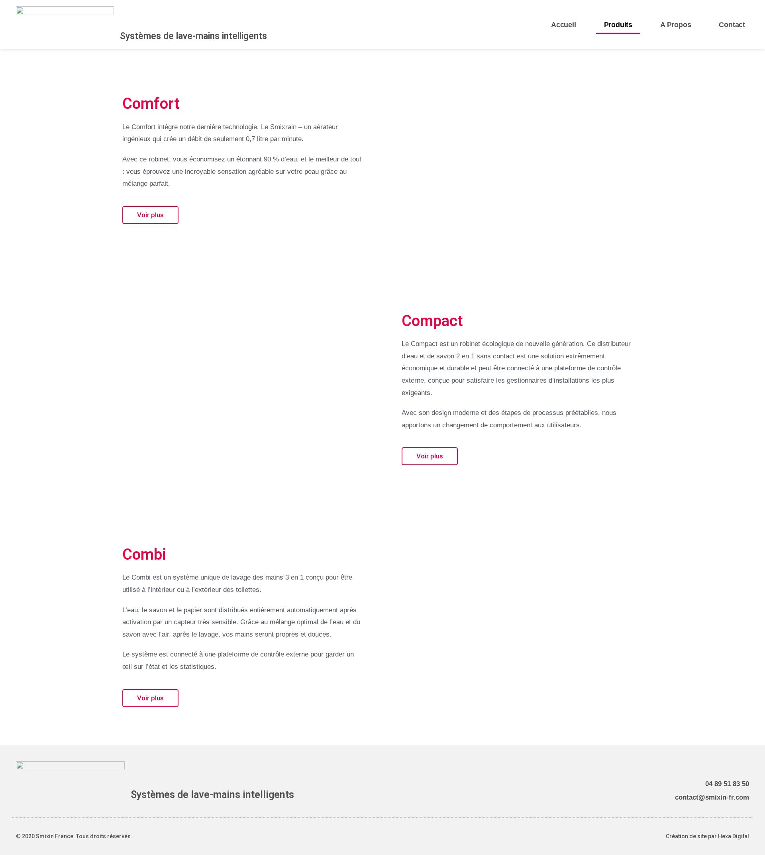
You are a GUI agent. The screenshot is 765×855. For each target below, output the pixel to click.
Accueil (563, 25)
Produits (618, 25)
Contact (732, 25)
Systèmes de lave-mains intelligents (193, 36)
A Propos (675, 25)
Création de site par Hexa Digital (707, 836)
